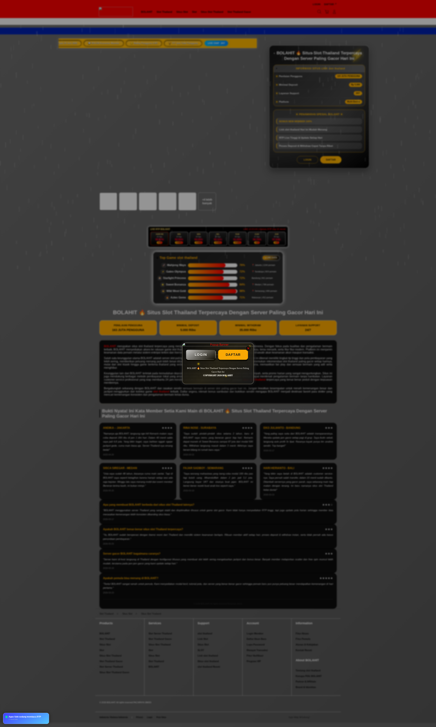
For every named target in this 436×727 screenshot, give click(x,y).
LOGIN (201, 355)
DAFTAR (233, 355)
